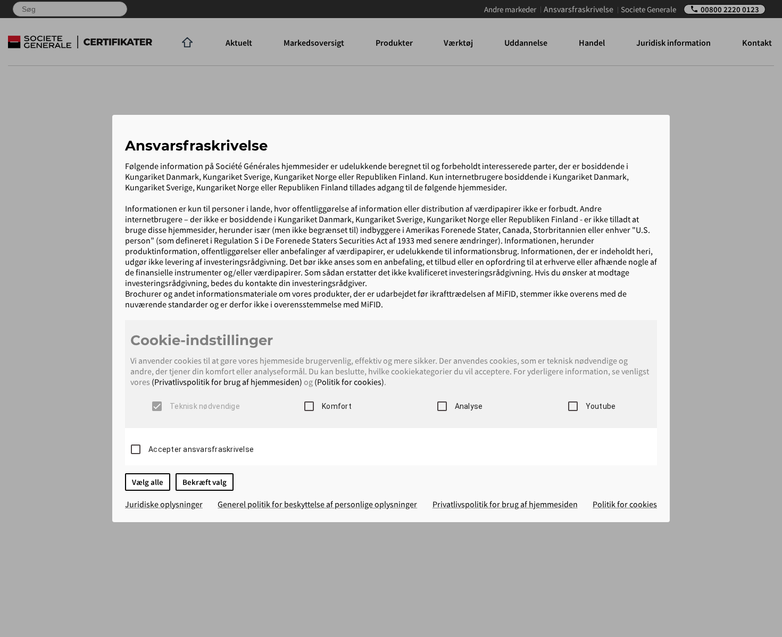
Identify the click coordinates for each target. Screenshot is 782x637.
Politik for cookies (625, 504)
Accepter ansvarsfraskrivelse (201, 449)
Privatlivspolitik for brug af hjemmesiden (505, 504)
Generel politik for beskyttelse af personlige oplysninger (317, 504)
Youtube (601, 406)
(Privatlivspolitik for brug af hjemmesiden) (227, 381)
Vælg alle (147, 482)
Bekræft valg (204, 482)
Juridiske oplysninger (164, 504)
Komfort (337, 406)
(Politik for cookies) (349, 381)
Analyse (469, 406)
